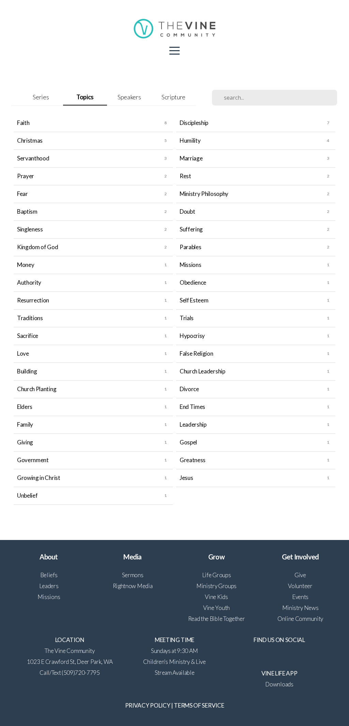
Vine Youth (216, 607)
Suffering (191, 229)
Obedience (193, 282)
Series (41, 97)
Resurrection (33, 300)
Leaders (49, 585)
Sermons (132, 575)
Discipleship (194, 122)
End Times (192, 406)
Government (33, 460)
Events (300, 596)
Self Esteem (194, 300)
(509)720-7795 (81, 672)
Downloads (279, 684)
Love (23, 353)
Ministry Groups (216, 585)
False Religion (196, 353)
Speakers (129, 97)
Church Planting (36, 389)
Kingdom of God (37, 247)
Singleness (30, 229)
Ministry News (300, 607)
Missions (190, 264)
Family (25, 424)
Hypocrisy (192, 335)
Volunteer (300, 585)
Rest (185, 176)
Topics (85, 97)
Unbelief (27, 495)
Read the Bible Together (216, 618)
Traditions (30, 318)
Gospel (188, 442)
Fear (22, 193)
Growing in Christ (38, 477)
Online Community (300, 618)
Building (27, 371)
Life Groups (216, 575)
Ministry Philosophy (204, 193)
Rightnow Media (133, 585)
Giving (25, 442)
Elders (24, 406)
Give (300, 575)
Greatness (193, 460)
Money (25, 264)
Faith (23, 122)
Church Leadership (202, 371)
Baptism (27, 211)
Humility (190, 140)
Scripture (173, 97)
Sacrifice (27, 335)
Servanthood (33, 158)
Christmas (30, 140)
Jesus (186, 477)
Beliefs (49, 575)
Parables (190, 247)
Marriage (191, 158)
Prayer (25, 176)
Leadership (193, 424)
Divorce (189, 389)
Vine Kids (216, 596)
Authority (29, 282)
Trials (187, 318)
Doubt (187, 211)
